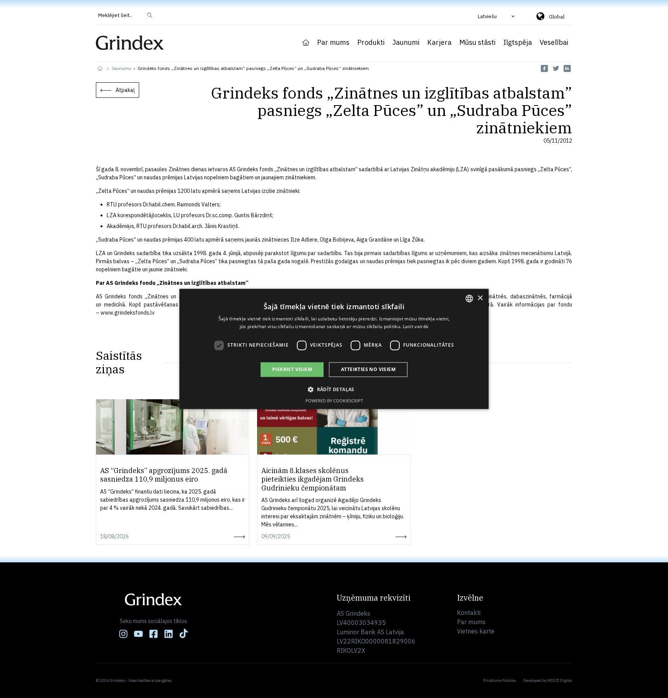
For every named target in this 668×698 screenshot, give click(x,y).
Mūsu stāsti (477, 42)
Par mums (333, 42)
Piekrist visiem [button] (292, 369)
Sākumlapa (305, 42)
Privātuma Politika (499, 680)
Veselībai (554, 42)
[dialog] (334, 349)
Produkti (371, 42)
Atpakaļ (125, 90)
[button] (497, 16)
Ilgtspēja (517, 42)
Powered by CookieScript (334, 401)
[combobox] (469, 298)
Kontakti (469, 612)
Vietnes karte (475, 631)
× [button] (480, 298)
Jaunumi (405, 42)
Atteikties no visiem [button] (368, 369)
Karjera (439, 42)
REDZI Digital (559, 680)
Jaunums (121, 68)
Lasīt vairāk (416, 326)
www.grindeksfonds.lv (128, 312)
